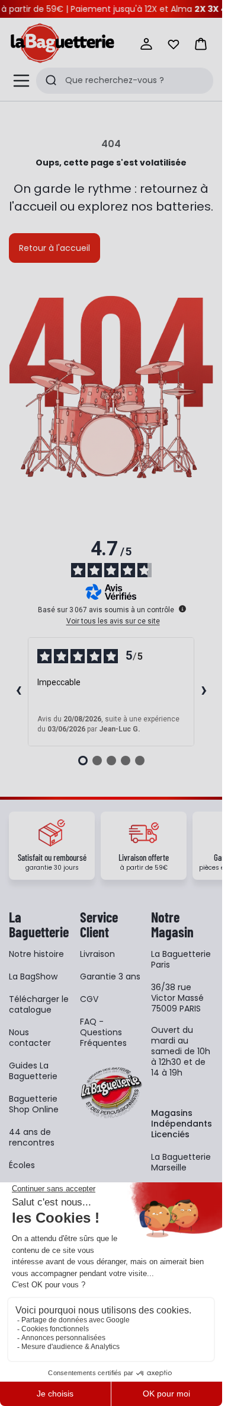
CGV (89, 999)
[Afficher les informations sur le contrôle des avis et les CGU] (182, 608)
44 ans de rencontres (31, 1137)
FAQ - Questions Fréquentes (103, 1032)
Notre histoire (36, 954)
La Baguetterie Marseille (181, 1162)
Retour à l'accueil (54, 248)
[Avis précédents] (18, 691)
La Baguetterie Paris (181, 959)
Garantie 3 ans (110, 976)
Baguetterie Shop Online (34, 1104)
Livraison (97, 954)
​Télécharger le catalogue (39, 1004)
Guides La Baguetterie (33, 1071)
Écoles (22, 1165)
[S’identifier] (146, 43)
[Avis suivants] (203, 691)
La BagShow (33, 976)
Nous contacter (30, 1037)
